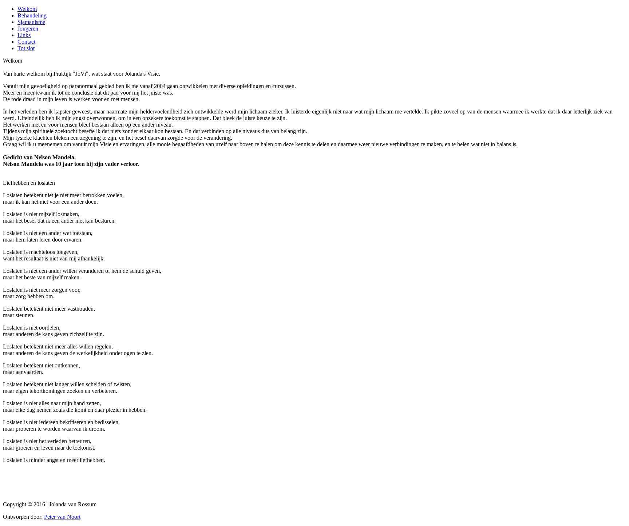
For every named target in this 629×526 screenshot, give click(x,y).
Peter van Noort (62, 517)
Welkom (27, 9)
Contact (26, 42)
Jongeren (27, 28)
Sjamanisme (31, 22)
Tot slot (26, 48)
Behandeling (32, 15)
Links (24, 35)
